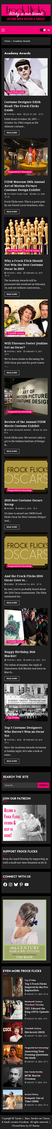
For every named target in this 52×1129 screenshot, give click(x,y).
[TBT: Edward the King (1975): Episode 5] (13, 1009)
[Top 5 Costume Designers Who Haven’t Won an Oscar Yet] (26, 702)
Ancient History (31, 1094)
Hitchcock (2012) (35, 1032)
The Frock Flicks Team (17, 194)
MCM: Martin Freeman (32, 1077)
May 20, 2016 (41, 430)
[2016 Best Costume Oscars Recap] (26, 475)
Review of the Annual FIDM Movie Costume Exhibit (25, 424)
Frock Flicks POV (15, 250)
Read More (12, 132)
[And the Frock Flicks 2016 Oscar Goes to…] (26, 551)
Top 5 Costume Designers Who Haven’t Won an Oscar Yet (24, 732)
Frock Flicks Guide (16, 92)
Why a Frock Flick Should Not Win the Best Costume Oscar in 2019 (23, 265)
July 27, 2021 (31, 114)
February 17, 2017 (34, 352)
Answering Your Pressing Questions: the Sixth (37, 1054)
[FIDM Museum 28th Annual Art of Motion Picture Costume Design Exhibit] (26, 156)
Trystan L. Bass (14, 114)
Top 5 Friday (13, 717)
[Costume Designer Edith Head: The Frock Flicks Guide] (26, 77)
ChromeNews (18, 1125)
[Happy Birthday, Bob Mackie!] (26, 627)
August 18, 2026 (34, 1062)
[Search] (49, 30)
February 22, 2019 (34, 273)
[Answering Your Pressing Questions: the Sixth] (13, 1054)
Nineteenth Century (33, 1001)
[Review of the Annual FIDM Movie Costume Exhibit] (26, 396)
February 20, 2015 (34, 740)
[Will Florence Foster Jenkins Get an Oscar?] (26, 318)
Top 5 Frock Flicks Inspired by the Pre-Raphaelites (37, 987)
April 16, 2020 (38, 194)
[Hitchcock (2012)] (13, 1032)
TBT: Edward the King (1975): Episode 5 (37, 1012)
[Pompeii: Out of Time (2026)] (13, 1099)
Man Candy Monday (33, 1072)
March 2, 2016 (24, 509)
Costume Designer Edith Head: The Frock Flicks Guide (22, 106)
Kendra (10, 509)
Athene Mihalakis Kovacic (19, 430)
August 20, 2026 (34, 1019)
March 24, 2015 (33, 660)
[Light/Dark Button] (42, 30)
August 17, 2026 (34, 1083)
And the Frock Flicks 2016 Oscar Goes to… (23, 578)
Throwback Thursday (34, 1005)
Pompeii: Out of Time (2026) (34, 1100)
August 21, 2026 (34, 994)
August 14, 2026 (34, 1105)
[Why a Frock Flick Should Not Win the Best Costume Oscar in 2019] (26, 235)
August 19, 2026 (34, 1036)
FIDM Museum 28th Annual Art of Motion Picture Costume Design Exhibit (24, 186)
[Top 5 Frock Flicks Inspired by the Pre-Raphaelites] (13, 987)
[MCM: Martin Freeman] (13, 1077)
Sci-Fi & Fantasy (32, 250)
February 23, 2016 (26, 584)
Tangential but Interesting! (19, 172)
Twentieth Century (16, 333)
